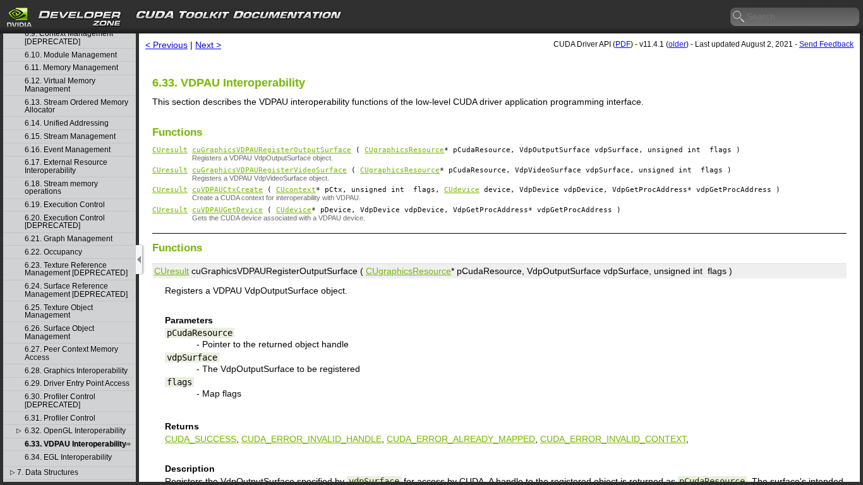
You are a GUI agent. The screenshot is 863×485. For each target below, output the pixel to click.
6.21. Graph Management (68, 239)
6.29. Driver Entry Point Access (77, 384)
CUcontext (296, 190)
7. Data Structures (47, 473)
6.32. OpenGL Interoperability (75, 431)
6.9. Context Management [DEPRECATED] (69, 37)
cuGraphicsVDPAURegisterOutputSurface (271, 150)
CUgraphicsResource (404, 150)
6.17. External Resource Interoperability (66, 166)
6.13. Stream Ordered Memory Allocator (76, 106)
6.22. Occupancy (53, 252)
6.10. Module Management (71, 55)
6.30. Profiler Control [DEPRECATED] (60, 401)
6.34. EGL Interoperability (68, 457)
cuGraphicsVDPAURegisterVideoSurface (269, 170)
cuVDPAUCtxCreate (227, 190)
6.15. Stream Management (70, 137)
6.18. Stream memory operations (61, 188)
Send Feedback (826, 44)
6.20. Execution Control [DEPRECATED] (65, 222)
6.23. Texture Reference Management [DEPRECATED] (76, 269)
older (677, 44)
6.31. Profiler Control (60, 418)
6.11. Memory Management (71, 68)
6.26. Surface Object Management (59, 332)
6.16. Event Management (68, 150)
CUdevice (462, 190)
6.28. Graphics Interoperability (76, 371)
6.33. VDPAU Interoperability (75, 444)
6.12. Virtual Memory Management (60, 85)
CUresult (170, 150)
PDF (623, 44)
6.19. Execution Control (65, 205)
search (739, 17)
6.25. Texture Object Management (59, 312)
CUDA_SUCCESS (200, 439)
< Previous (166, 45)
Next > (208, 45)
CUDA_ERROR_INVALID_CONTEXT (613, 439)
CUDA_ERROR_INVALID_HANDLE (311, 439)
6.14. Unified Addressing (67, 123)
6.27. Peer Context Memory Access (71, 353)
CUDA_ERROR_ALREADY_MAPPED (461, 439)
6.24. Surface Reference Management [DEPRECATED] (76, 290)
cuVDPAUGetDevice (227, 210)
